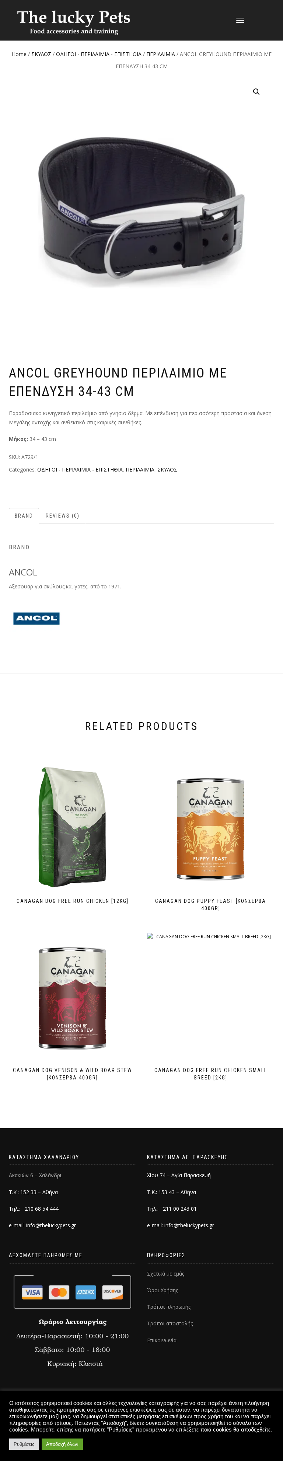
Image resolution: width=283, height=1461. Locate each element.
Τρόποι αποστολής (170, 1323)
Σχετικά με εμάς (165, 1273)
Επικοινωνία (162, 1340)
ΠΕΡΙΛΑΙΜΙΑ (160, 54)
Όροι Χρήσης (162, 1290)
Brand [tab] (24, 516)
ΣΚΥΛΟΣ (41, 54)
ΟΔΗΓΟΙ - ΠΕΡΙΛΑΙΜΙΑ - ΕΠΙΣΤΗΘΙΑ (99, 54)
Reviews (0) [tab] (63, 516)
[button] (256, 91)
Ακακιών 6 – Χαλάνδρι (35, 1175)
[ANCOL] (36, 618)
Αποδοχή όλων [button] (62, 1444)
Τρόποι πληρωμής (169, 1306)
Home (19, 54)
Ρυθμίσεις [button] (24, 1444)
